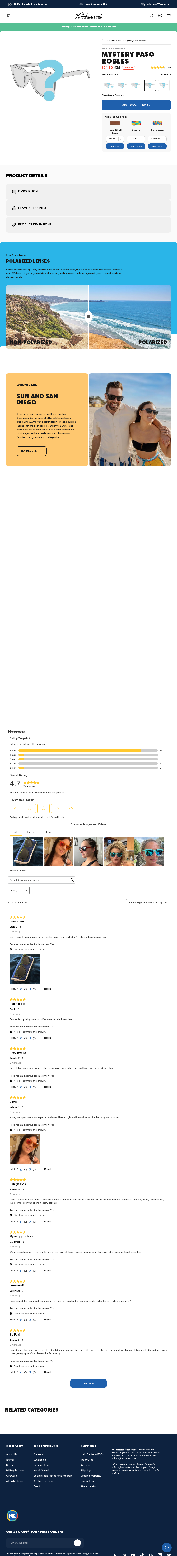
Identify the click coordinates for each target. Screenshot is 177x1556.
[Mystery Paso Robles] (150, 85)
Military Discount (15, 1470)
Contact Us (87, 1481)
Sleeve (136, 129)
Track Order (87, 1459)
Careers (38, 1454)
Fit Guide (166, 74)
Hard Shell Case (115, 131)
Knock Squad (41, 1470)
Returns (85, 1465)
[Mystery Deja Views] (163, 85)
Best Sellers (115, 40)
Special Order (42, 1465)
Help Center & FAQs (92, 1454)
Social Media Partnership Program (53, 1475)
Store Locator (88, 1486)
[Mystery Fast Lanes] (122, 85)
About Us (11, 1454)
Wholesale (40, 1459)
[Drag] (88, 317)
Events (37, 1486)
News (9, 1465)
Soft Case (157, 129)
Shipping (86, 1470)
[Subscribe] (77, 1542)
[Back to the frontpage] (103, 40)
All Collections (14, 1481)
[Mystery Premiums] (136, 85)
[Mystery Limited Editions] (108, 85)
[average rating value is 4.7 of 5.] (158, 67)
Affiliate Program (43, 1481)
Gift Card (11, 1475)
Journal (10, 1459)
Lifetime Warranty (91, 1475)
